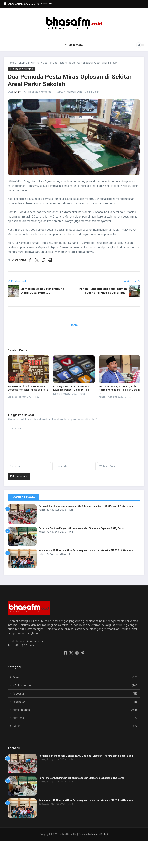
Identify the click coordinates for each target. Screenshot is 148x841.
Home (11, 62)
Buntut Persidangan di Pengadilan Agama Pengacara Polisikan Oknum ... (119, 389)
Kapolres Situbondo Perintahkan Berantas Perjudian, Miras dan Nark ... (28, 389)
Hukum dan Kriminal (28, 62)
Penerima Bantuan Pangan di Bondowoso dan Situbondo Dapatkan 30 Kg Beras (81, 528)
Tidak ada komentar (40, 91)
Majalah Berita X (99, 834)
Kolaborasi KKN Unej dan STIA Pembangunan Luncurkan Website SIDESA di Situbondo (86, 550)
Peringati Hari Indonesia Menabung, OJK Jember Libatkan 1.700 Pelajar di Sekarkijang (86, 506)
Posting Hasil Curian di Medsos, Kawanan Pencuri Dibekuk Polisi (71, 388)
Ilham (17, 91)
